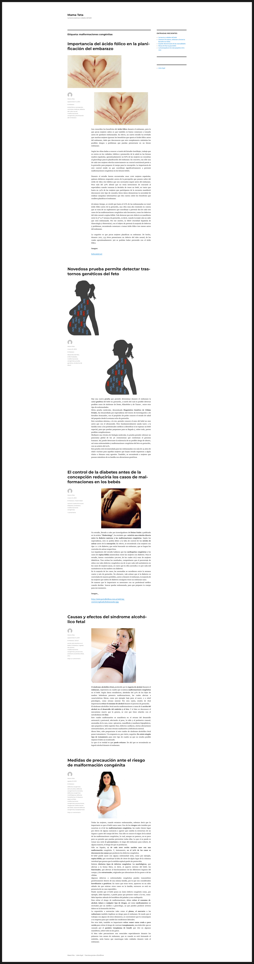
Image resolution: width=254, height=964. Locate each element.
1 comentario (71, 512)
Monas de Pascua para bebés (167, 46)
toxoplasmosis (80, 809)
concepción (79, 107)
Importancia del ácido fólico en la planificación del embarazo (108, 46)
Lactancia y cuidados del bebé (167, 37)
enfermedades (72, 357)
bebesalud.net (96, 254)
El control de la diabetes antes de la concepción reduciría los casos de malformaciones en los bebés (107, 477)
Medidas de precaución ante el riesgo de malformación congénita (106, 762)
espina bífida (71, 799)
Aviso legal (161, 68)
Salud (76, 640)
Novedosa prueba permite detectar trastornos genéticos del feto (108, 271)
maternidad (79, 500)
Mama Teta (75, 15)
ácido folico (71, 107)
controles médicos (73, 109)
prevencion (79, 651)
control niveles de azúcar (75, 503)
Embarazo (70, 104)
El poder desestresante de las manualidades (172, 44)
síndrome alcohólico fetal (75, 653)
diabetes (70, 505)
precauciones (79, 803)
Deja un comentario (73, 658)
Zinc (68, 656)
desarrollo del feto (73, 354)
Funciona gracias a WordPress (94, 955)
